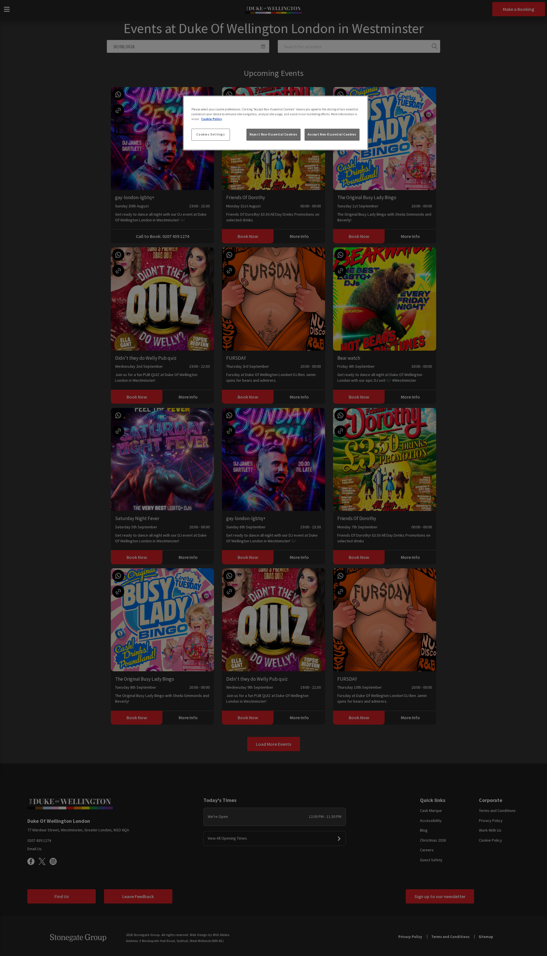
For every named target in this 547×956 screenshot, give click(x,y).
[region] (275, 123)
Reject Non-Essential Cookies (273, 134)
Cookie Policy (211, 119)
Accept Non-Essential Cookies (332, 134)
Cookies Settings (210, 134)
